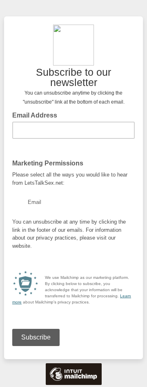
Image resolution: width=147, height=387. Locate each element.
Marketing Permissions (47, 163)
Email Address (37, 114)
